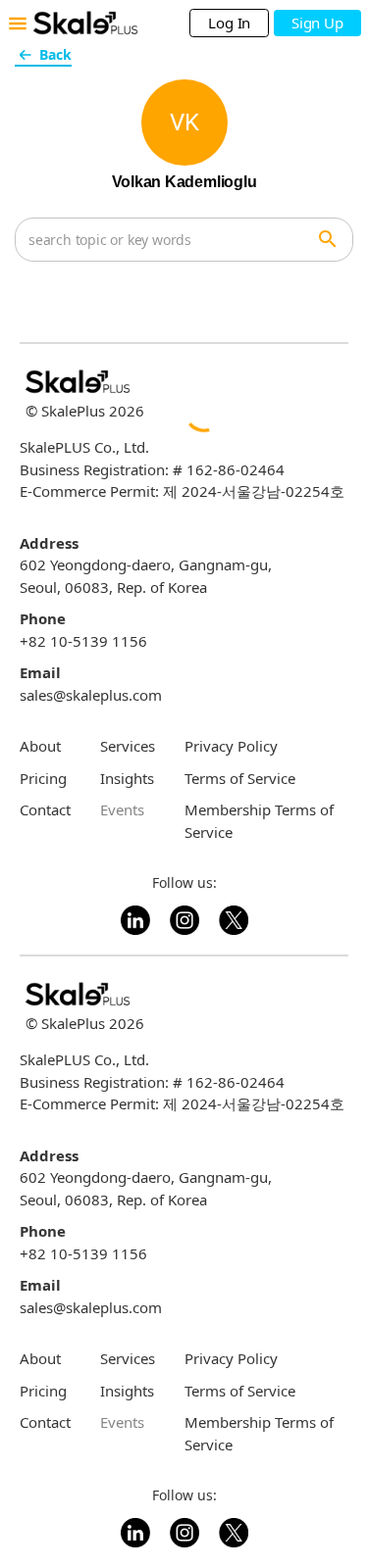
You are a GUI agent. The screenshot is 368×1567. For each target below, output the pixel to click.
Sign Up (316, 22)
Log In (229, 22)
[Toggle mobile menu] (17, 23)
